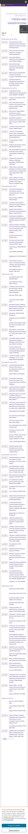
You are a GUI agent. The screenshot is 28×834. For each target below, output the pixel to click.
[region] (14, 820)
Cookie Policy (9, 820)
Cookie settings (8, 818)
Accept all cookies (14, 826)
